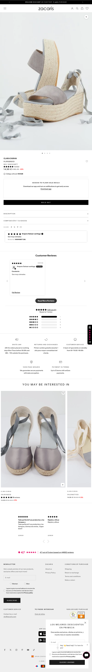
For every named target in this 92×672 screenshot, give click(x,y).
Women (15, 584)
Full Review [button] (16, 292)
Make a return (70, 580)
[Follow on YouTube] (28, 650)
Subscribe (12, 600)
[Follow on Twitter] (10, 650)
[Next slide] (85, 281)
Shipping (68, 569)
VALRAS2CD (6, 494)
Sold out (46, 202)
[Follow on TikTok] (34, 650)
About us (48, 569)
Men (28, 584)
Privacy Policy (50, 573)
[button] (9, 167)
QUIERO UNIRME (67, 662)
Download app (46, 189)
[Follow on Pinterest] (22, 650)
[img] (17, 263)
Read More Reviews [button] (46, 301)
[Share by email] (21, 227)
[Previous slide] (7, 281)
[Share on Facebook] (11, 227)
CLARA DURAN (10, 158)
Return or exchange (72, 573)
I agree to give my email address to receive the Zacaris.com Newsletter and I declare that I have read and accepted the (67, 654)
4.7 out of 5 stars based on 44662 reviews (57, 552)
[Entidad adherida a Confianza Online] (77, 615)
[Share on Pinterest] (18, 227)
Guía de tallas (40, 614)
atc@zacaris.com (10, 617)
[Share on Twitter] (14, 227)
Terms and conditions (73, 576)
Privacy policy (70, 656)
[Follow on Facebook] (5, 650)
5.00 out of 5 (51, 310)
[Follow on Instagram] (16, 650)
